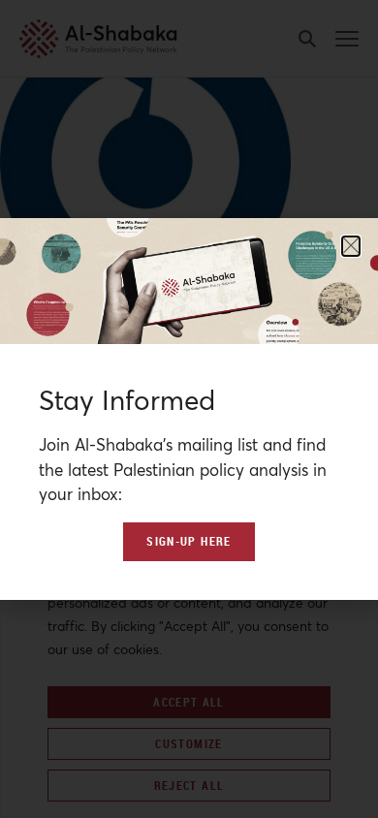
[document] (189, 409)
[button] (351, 246)
